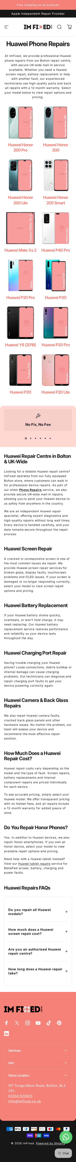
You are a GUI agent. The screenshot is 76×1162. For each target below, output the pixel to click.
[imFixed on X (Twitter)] (17, 1022)
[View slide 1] (26, 438)
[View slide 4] (40, 438)
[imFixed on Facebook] (6, 1022)
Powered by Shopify (50, 1143)
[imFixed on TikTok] (48, 1022)
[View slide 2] (30, 438)
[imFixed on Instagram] (27, 1022)
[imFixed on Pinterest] (59, 1022)
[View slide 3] (35, 438)
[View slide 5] (45, 438)
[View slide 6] (50, 438)
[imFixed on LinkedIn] (6, 1033)
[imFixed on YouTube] (38, 1022)
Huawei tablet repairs (34, 863)
